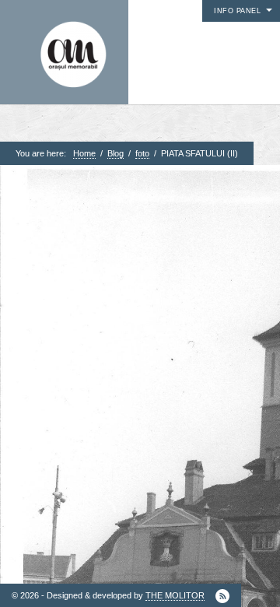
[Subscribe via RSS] (222, 596)
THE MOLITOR (175, 595)
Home (84, 153)
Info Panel (237, 11)
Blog (115, 153)
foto (142, 153)
